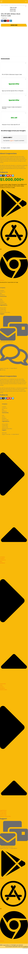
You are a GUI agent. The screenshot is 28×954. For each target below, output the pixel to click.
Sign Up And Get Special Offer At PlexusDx (12, 91)
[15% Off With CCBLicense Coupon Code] (14, 68)
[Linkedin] (13, 176)
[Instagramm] (6, 176)
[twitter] (3, 176)
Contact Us (3, 560)
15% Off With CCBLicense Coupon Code (12, 74)
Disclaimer (2, 563)
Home (2, 5)
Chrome (2, 280)
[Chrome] (14, 277)
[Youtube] (8, 176)
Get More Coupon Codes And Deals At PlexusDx (11, 107)
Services (6, 5)
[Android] (14, 216)
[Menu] (1, 1)
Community (3, 683)
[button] (14, 497)
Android (2, 219)
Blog (1, 561)
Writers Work (4, 18)
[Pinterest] (10, 176)
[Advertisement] (14, 41)
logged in (12, 140)
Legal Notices (3, 810)
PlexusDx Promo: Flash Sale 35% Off (11, 124)
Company (2, 557)
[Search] (25, 1)
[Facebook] (1, 176)
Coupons (2, 558)
